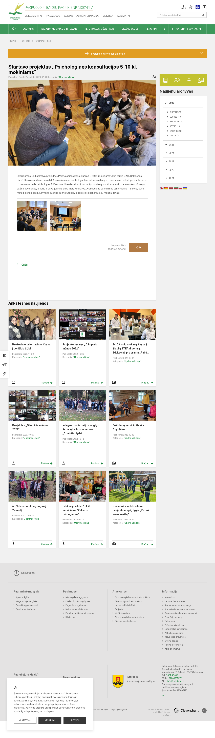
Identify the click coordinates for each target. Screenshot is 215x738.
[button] (183, 7)
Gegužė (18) (175, 117)
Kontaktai (123, 15)
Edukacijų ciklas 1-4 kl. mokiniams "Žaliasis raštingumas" (76, 510)
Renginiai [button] (151, 28)
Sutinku (75, 720)
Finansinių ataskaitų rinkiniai (128, 601)
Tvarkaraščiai (27, 572)
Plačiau (45, 382)
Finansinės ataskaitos (125, 621)
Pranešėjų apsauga (174, 617)
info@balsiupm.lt (175, 681)
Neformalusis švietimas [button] (99, 28)
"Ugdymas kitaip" (43, 41)
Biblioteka (70, 617)
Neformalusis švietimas (77, 609)
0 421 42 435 (172, 675)
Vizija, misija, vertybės (26, 601)
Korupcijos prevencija (175, 637)
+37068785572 (175, 678)
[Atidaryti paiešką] (203, 15)
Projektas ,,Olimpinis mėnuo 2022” (30, 427)
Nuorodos (170, 597)
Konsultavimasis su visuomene (180, 609)
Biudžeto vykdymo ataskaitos (129, 617)
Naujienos (26, 41)
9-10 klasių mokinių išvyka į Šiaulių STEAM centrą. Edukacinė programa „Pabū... (131, 348)
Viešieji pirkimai (122, 613)
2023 (171, 161)
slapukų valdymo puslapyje (39, 711)
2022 (171, 170)
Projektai (119, 609)
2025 (171, 144)
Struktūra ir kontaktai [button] (186, 28)
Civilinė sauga (171, 641)
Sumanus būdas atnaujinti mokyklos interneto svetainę (158, 712)
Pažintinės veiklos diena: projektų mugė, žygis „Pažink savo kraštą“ (131, 510)
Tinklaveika (170, 621)
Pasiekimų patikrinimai (27, 605)
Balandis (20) (176, 121)
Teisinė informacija (174, 645)
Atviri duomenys (172, 649)
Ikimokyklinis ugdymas (77, 597)
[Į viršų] (204, 710)
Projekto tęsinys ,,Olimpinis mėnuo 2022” (79, 346)
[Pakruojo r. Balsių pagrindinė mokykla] (16, 11)
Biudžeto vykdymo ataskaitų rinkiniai (132, 597)
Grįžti (25, 264)
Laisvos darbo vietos (175, 601)
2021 (171, 178)
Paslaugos (53, 15)
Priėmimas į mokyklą (174, 625)
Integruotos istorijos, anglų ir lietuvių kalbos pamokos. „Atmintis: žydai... (81, 429)
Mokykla (108, 15)
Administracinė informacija (81, 15)
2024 (171, 153)
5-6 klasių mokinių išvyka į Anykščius (129, 427)
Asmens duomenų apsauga (178, 605)
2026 (171, 103)
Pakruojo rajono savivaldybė (141, 681)
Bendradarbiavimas (25, 609)
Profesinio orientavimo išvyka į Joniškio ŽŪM (31, 346)
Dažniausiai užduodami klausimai (181, 613)
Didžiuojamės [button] (130, 28)
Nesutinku (50, 720)
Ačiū (138, 247)
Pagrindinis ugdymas (76, 605)
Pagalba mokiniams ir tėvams (80, 613)
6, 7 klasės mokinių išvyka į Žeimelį (29, 508)
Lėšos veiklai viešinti (125, 605)
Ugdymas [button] (28, 28)
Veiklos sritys (33, 15)
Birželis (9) (175, 112)
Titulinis (12, 41)
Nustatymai (25, 720)
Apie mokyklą (22, 597)
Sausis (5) (174, 136)
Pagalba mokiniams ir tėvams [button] (59, 28)
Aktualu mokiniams (174, 633)
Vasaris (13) (176, 131)
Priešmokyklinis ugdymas (78, 601)
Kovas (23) (175, 126)
